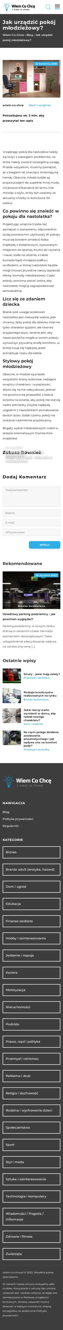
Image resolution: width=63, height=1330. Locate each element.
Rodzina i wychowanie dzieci (29, 1110)
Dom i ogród (16, 887)
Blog (6, 812)
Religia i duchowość (22, 1093)
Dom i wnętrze (40, 105)
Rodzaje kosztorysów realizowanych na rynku (40, 694)
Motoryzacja (15, 990)
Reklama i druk (18, 1076)
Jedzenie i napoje (20, 955)
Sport (10, 1145)
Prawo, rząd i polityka (23, 1042)
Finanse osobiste (19, 921)
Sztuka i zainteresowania (26, 1179)
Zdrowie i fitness (19, 1236)
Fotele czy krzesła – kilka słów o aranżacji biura (28, 459)
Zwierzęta (14, 1254)
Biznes (11, 852)
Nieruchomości (18, 1007)
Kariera (11, 973)
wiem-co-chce (13, 105)
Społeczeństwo (18, 1127)
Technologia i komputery (26, 1196)
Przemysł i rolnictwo (22, 1059)
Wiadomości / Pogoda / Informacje (24, 1216)
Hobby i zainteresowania (26, 938)
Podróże (12, 1024)
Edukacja (13, 904)
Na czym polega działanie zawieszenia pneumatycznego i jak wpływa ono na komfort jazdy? (41, 739)
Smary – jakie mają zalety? (42, 674)
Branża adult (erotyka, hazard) (30, 869)
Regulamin (11, 826)
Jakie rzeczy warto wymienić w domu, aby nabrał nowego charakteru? (40, 715)
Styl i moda (15, 1162)
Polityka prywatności (18, 819)
